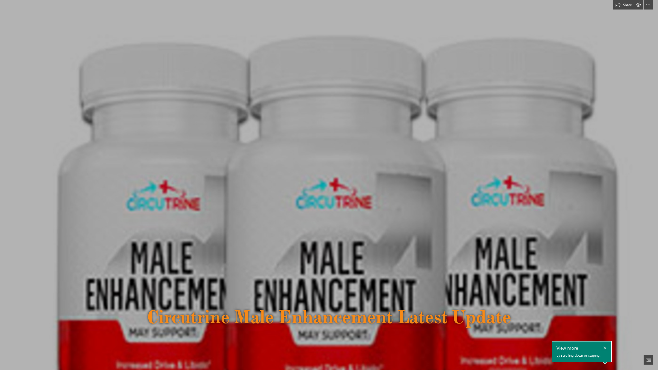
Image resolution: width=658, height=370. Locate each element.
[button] (623, 5)
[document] (329, 185)
